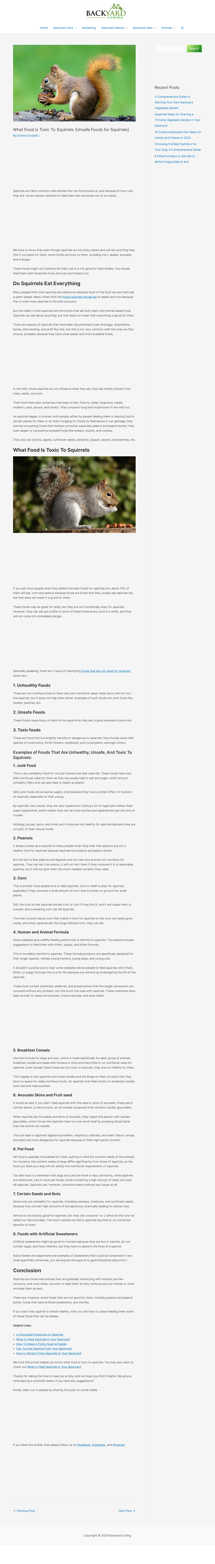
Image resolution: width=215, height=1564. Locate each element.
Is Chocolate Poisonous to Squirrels (39, 1334)
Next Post (127, 1510)
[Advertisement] (74, 165)
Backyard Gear (143, 27)
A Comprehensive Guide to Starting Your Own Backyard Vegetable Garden (174, 102)
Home (44, 27)
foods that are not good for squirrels (105, 671)
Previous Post (24, 1510)
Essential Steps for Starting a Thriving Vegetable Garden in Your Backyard (177, 120)
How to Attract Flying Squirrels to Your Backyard (48, 1353)
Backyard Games (113, 27)
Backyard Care (63, 27)
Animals (166, 27)
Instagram (98, 1444)
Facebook (83, 1444)
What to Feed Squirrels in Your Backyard (43, 1339)
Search (194, 48)
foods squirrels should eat (80, 297)
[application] (74, 27)
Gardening (89, 27)
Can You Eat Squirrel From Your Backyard (44, 1348)
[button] (182, 28)
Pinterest (119, 1444)
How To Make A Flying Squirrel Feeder (41, 1344)
